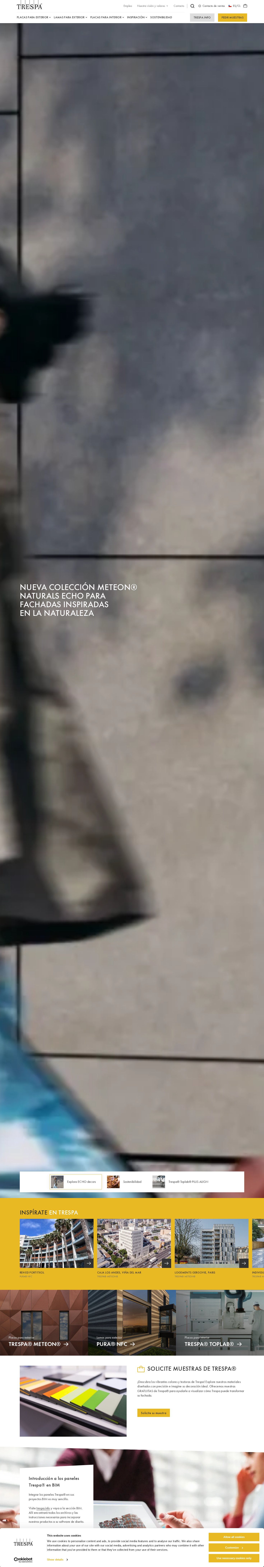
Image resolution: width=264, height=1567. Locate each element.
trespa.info (43, 1508)
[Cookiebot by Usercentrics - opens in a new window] (23, 1560)
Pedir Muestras (233, 17)
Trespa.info (202, 17)
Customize (232, 1547)
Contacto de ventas (214, 6)
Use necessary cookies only (234, 1558)
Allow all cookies (234, 1536)
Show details (55, 1559)
